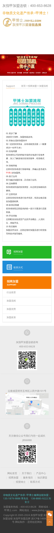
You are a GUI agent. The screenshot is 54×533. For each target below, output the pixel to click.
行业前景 (11, 292)
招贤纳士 (21, 481)
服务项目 (28, 477)
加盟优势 (11, 309)
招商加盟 (32, 85)
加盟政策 (11, 317)
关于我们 (27, 473)
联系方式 (46, 30)
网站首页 (12, 473)
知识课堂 (42, 477)
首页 (23, 85)
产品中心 (41, 473)
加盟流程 (43, 85)
